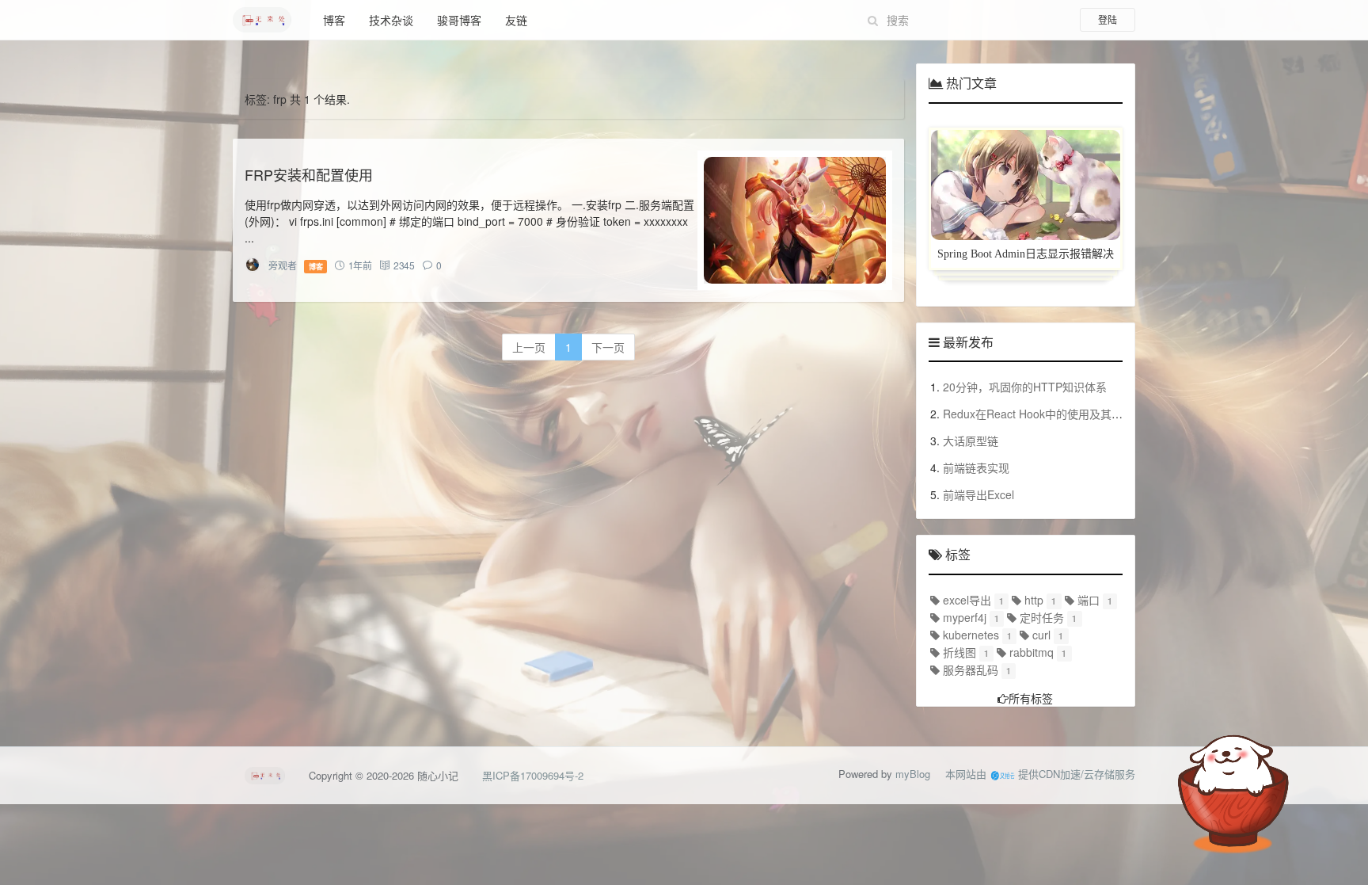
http (1032, 600)
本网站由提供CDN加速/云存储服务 (1040, 773)
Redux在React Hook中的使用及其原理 (1038, 414)
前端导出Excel (978, 494)
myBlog (912, 773)
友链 (516, 20)
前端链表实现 (976, 467)
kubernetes (969, 635)
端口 (1087, 600)
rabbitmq (1030, 652)
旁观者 (282, 265)
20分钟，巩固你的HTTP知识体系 (1025, 387)
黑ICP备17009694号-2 (532, 775)
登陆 (1107, 19)
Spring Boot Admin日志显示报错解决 (1025, 254)
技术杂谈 (391, 20)
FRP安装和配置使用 (309, 174)
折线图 (958, 652)
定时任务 (1040, 617)
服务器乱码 (969, 669)
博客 (334, 20)
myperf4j (963, 617)
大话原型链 (970, 440)
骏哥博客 (459, 20)
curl (1040, 635)
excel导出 (965, 600)
